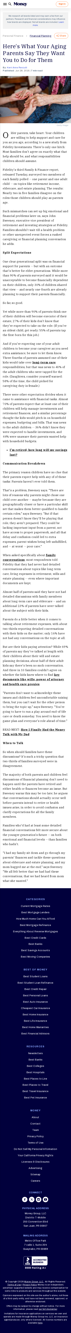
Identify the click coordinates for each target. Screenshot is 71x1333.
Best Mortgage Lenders (35, 912)
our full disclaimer (48, 1309)
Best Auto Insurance (35, 1002)
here (40, 1323)
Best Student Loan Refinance (35, 983)
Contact (35, 1123)
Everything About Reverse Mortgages (35, 931)
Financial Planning (40, 36)
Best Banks (36, 944)
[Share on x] (31, 1199)
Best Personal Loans (35, 995)
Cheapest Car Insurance (35, 1008)
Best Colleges (35, 1066)
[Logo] (20, 4)
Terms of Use (36, 1142)
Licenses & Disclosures (35, 1162)
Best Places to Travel (35, 1085)
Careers (35, 1181)
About (35, 1117)
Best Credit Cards (35, 938)
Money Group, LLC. (34, 1281)
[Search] (10, 4)
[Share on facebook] (25, 1199)
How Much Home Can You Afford (35, 919)
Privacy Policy (35, 1136)
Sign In (62, 4)
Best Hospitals (36, 1072)
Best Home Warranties (35, 1027)
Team (35, 1130)
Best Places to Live (35, 1078)
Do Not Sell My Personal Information (35, 1149)
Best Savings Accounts (35, 950)
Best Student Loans (35, 976)
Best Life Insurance (35, 1021)
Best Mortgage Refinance (35, 925)
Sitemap (35, 1174)
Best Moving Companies (35, 956)
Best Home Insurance (35, 1014)
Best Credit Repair (35, 989)
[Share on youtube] (45, 1199)
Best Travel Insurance (36, 1091)
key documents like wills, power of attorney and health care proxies (33, 679)
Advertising (35, 1168)
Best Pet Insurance (35, 1097)
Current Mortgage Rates (35, 906)
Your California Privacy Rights (35, 1155)
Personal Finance (13, 36)
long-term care (44, 362)
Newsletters (35, 1053)
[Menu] (5, 4)
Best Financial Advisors (35, 1033)
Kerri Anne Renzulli (17, 67)
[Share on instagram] (38, 1199)
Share (62, 35)
